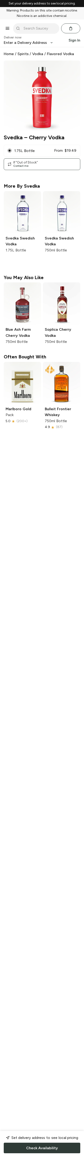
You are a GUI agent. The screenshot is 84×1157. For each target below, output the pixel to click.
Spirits (23, 54)
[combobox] (39, 28)
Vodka (37, 54)
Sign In (74, 40)
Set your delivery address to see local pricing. (42, 3)
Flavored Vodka (60, 54)
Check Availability (42, 1148)
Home (9, 54)
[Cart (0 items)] (70, 28)
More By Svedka (22, 186)
